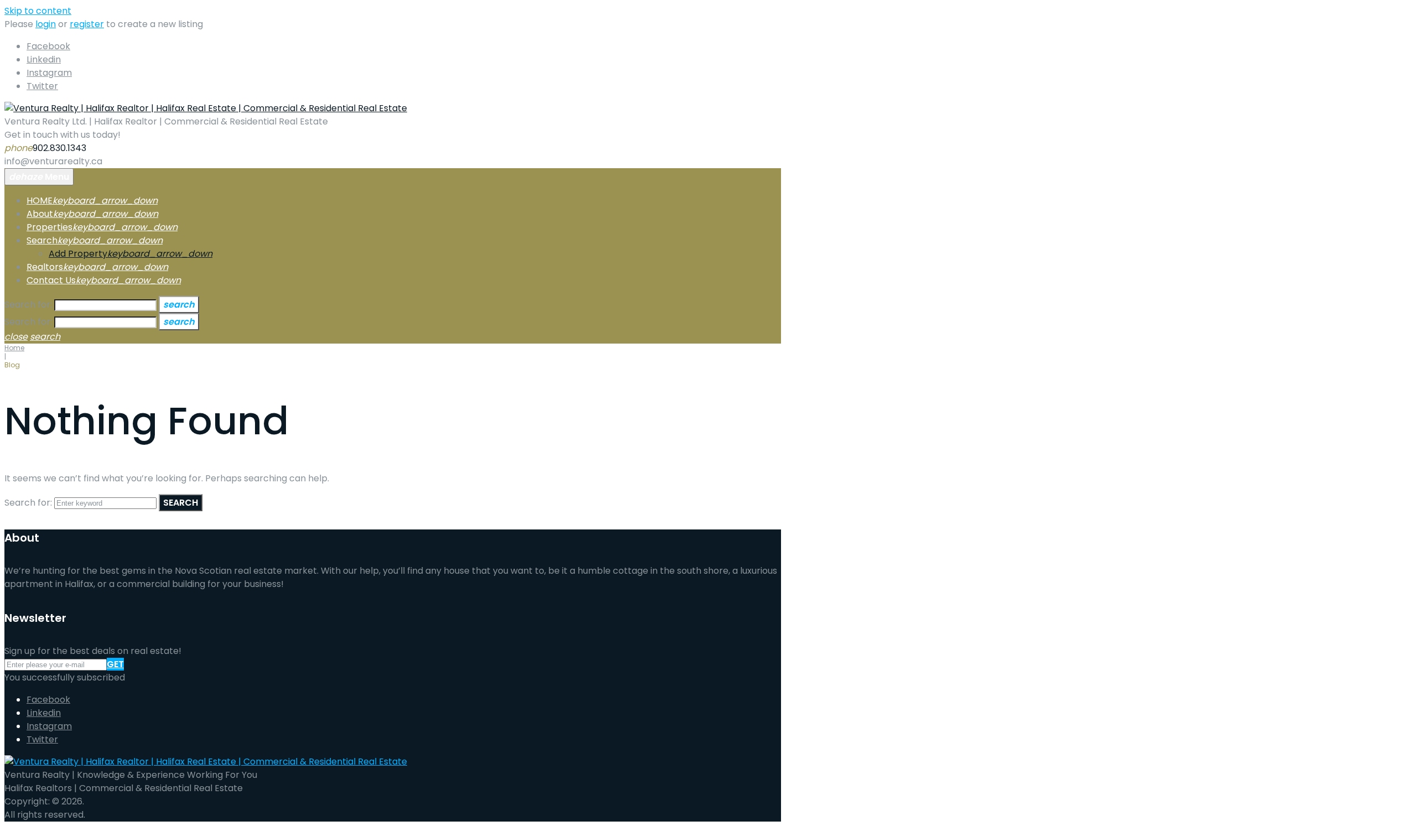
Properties (49, 227)
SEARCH (180, 502)
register (87, 24)
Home (14, 347)
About (40, 213)
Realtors (45, 267)
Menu (39, 176)
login (45, 24)
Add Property (78, 253)
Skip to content (37, 10)
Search (42, 240)
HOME (40, 200)
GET (115, 664)
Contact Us (51, 280)
